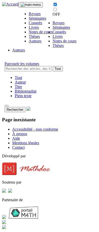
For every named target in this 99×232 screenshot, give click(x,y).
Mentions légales (25, 143)
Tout (58, 69)
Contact (18, 147)
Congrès (35, 23)
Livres (34, 27)
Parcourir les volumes (22, 64)
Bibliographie (26, 91)
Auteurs (35, 41)
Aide (16, 138)
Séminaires (37, 18)
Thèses (34, 36)
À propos (19, 134)
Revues (35, 14)
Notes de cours (41, 32)
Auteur (20, 82)
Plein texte (23, 96)
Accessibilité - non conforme (35, 129)
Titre (18, 86)
